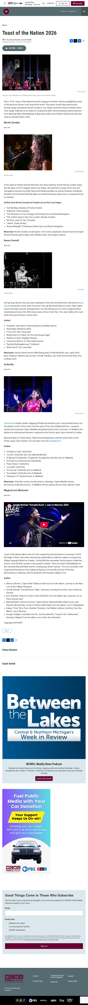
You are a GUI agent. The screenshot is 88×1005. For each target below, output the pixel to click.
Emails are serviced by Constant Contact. (36, 939)
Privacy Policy (38, 981)
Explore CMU (72, 981)
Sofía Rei (8, 423)
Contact (35, 976)
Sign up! (44, 946)
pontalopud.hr (55, 441)
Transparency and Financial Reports (56, 976)
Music (4, 25)
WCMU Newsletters (17, 930)
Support (71, 976)
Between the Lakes (17, 923)
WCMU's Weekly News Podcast (44, 764)
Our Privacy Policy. (53, 939)
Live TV (63, 3)
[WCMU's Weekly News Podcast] (44, 717)
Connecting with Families (19, 926)
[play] (6, 11)
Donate (78, 3)
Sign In (50, 3)
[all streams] (84, 11)
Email (7, 908)
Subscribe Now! (44, 778)
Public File (54, 982)
